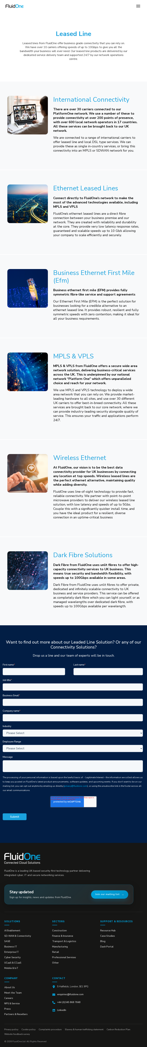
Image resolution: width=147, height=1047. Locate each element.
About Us (9, 987)
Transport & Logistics (64, 941)
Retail (55, 952)
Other (55, 962)
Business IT (10, 946)
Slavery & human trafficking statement (84, 1029)
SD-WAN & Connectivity (17, 936)
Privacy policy (11, 1029)
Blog (102, 941)
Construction (59, 930)
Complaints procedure (50, 1029)
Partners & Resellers (16, 1014)
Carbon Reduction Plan (118, 1029)
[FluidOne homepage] (22, 858)
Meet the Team (13, 992)
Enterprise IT (11, 952)
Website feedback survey (17, 1034)
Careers (8, 998)
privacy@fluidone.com (75, 786)
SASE (7, 941)
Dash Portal (106, 946)
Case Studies (107, 936)
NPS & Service (12, 1003)
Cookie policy (28, 1029)
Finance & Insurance (62, 936)
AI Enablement (12, 930)
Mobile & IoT (11, 968)
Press (7, 1009)
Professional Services (64, 957)
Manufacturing (60, 946)
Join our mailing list (107, 894)
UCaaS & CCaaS (12, 962)
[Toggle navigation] (138, 6)
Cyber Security (12, 957)
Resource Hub (108, 930)
